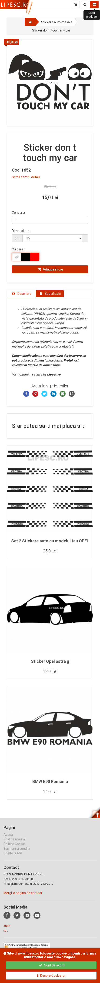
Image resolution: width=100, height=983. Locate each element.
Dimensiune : (21, 231)
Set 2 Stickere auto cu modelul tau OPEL (50, 540)
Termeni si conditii (16, 848)
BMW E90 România (50, 781)
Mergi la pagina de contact (22, 893)
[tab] (21, 293)
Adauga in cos (52, 269)
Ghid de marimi (14, 839)
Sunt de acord (54, 965)
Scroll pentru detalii (26, 177)
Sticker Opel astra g (50, 661)
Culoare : (18, 249)
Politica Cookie (14, 844)
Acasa (8, 834)
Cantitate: (19, 212)
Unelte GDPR (12, 853)
